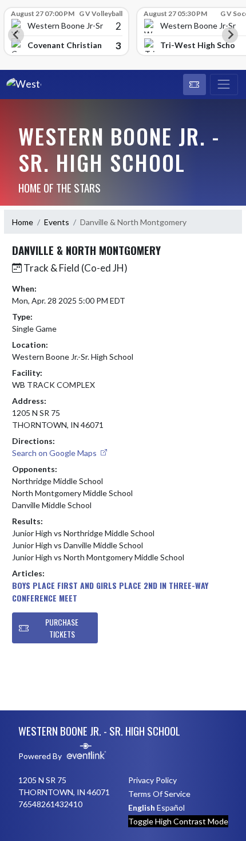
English (141, 807)
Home (22, 222)
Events (56, 222)
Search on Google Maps (55, 453)
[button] (194, 85)
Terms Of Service (159, 794)
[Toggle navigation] (224, 85)
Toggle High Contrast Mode (178, 821)
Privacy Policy (152, 780)
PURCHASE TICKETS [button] (61, 628)
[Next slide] (230, 35)
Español (171, 807)
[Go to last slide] (16, 35)
